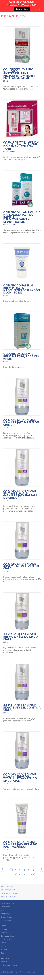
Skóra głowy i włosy (8, 897)
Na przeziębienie (7, 903)
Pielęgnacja (5, 913)
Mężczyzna (5, 949)
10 (24, 874)
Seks (2, 953)
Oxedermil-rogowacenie (10, 893)
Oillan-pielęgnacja (8, 890)
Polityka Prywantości (9, 965)
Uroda (3, 926)
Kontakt (4, 962)
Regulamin (5, 958)
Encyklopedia (6, 920)
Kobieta (4, 946)
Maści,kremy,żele (7, 886)
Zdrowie (4, 929)
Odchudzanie (6, 907)
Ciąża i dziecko (6, 917)
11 (29, 874)
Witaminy (4, 910)
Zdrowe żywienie (7, 936)
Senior (3, 943)
